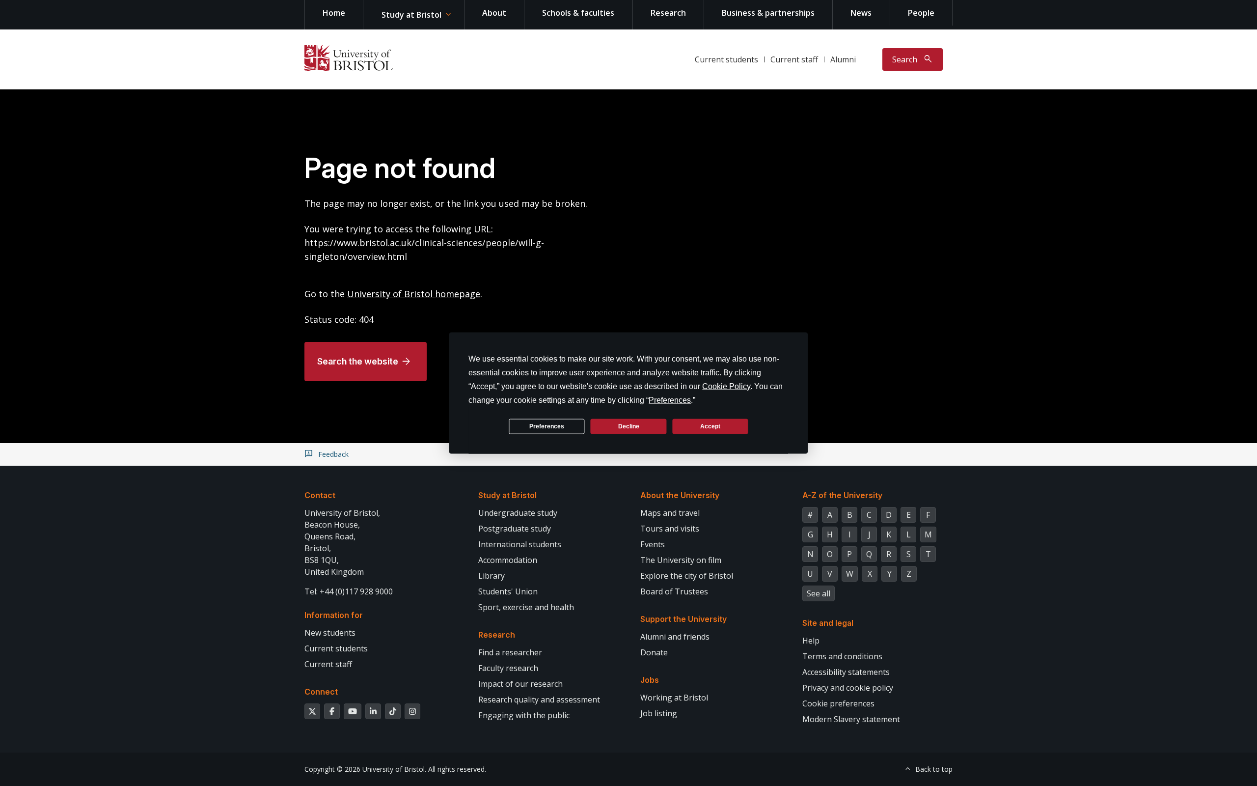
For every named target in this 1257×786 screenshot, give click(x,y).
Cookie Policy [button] (726, 386)
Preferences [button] (670, 400)
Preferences (546, 425)
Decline (628, 425)
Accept (710, 425)
